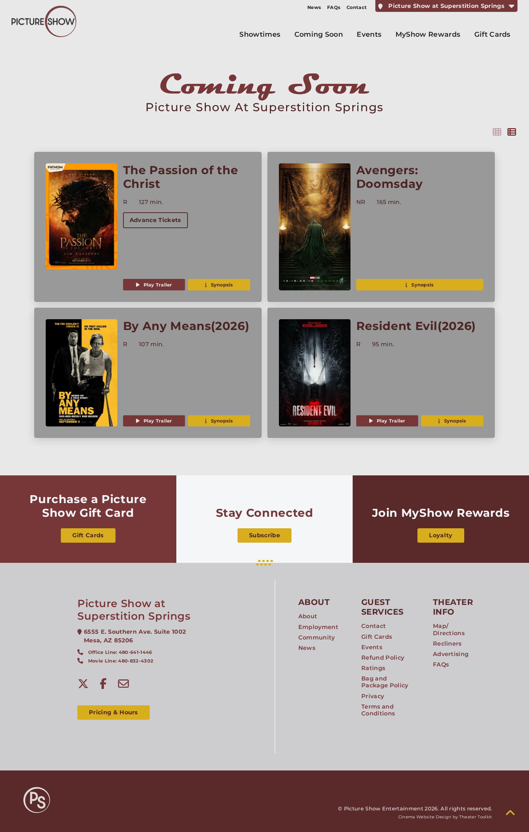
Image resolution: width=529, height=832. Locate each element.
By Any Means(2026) (186, 326)
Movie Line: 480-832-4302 (121, 661)
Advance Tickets (155, 220)
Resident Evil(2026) (416, 326)
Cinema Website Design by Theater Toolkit (445, 816)
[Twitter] (83, 684)
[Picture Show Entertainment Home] (44, 21)
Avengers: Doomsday (389, 177)
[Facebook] (103, 684)
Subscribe (264, 535)
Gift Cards (88, 535)
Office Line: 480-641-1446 (120, 652)
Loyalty (440, 535)
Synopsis (221, 285)
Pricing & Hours (113, 712)
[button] (510, 813)
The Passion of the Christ (180, 177)
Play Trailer (157, 285)
